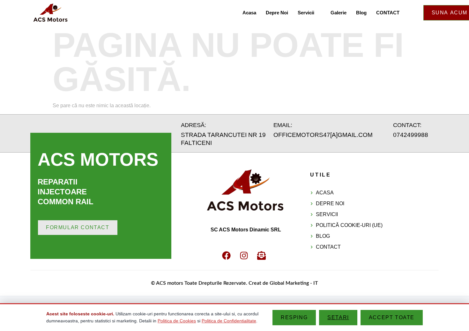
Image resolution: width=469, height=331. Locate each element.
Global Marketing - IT (294, 283)
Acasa (249, 12)
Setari (338, 317)
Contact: (407, 125)
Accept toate (391, 317)
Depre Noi (277, 12)
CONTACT (387, 12)
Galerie (338, 12)
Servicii (306, 12)
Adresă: (193, 125)
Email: (282, 125)
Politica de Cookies (177, 320)
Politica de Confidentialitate (229, 320)
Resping (294, 317)
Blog (361, 12)
